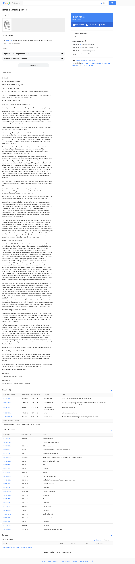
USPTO (83, 63)
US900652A (7, 491)
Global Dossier (84, 65)
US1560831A (7, 502)
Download (99, 540)
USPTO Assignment (105, 63)
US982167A (7, 521)
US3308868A (7, 450)
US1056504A (7, 525)
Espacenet (75, 65)
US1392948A (7, 442)
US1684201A (7, 461)
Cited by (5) (79, 60)
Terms (75, 561)
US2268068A (7, 487)
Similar (103, 24)
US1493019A (7, 529)
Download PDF (79, 24)
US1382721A (7, 457)
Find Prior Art (92, 24)
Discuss (91, 65)
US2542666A (7, 398)
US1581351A (7, 480)
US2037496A (7, 468)
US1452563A (7, 465)
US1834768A (7, 499)
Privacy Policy (84, 561)
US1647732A (7, 495)
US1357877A (7, 476)
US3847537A (7, 413)
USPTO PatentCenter (92, 63)
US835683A (7, 518)
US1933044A (7, 453)
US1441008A (7, 484)
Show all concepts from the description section (17, 547)
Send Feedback (53, 561)
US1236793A (7, 438)
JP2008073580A (8, 417)
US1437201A (7, 446)
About (43, 561)
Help (92, 561)
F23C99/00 (8, 40)
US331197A (7, 514)
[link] (27, 40)
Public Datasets (65, 561)
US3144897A (7, 407)
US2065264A (7, 472)
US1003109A (7, 506)
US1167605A (7, 510)
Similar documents (89, 60)
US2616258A (7, 402)
